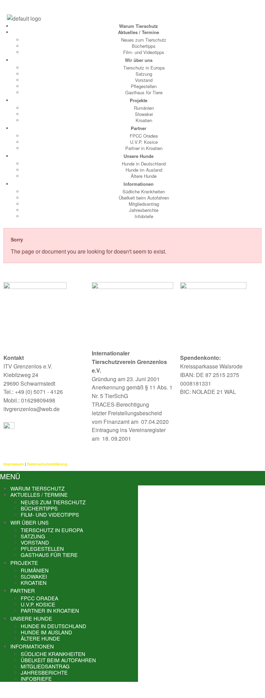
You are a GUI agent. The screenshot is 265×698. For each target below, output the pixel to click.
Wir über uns (139, 60)
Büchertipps (144, 46)
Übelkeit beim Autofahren (144, 197)
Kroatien (144, 120)
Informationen (139, 184)
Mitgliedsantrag (144, 204)
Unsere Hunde (139, 156)
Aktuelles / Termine (138, 32)
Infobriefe (144, 216)
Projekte (138, 100)
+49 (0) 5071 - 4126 (39, 392)
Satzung (144, 74)
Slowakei (144, 114)
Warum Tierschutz (138, 26)
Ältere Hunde (144, 176)
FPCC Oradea (144, 135)
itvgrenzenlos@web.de (31, 409)
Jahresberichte (143, 210)
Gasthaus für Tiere (144, 92)
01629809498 (38, 400)
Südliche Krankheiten (143, 191)
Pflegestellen (144, 86)
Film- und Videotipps (143, 52)
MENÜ (10, 476)
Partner (138, 128)
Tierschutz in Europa (144, 67)
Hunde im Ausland (144, 170)
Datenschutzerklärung (47, 463)
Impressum (13, 463)
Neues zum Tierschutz (143, 39)
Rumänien (144, 108)
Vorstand (144, 80)
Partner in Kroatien (144, 148)
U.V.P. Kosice (144, 142)
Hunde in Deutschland (144, 163)
